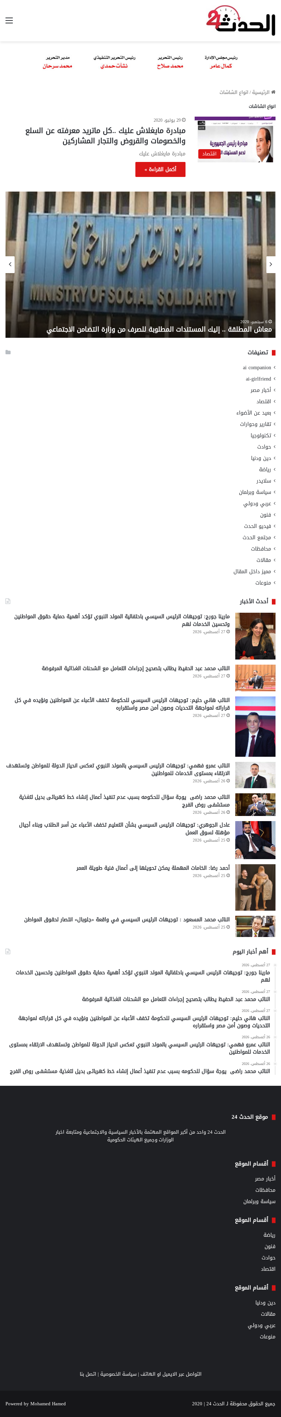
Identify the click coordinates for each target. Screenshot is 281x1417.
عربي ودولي (257, 503)
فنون (265, 515)
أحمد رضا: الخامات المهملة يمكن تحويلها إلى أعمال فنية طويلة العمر (153, 868)
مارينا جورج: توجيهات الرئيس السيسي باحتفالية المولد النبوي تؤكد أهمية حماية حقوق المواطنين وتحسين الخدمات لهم (122, 620)
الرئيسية (261, 92)
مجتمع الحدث (257, 537)
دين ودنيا (261, 458)
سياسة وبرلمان (255, 492)
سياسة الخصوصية (118, 1374)
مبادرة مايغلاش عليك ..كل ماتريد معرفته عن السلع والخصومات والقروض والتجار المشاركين (105, 136)
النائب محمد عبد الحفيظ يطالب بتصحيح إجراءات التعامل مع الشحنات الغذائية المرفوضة (136, 668)
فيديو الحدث (257, 526)
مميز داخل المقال (252, 571)
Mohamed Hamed (48, 1403)
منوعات (263, 583)
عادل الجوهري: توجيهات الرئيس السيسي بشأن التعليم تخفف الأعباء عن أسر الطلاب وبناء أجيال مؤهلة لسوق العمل (124, 829)
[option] (140, 265)
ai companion (257, 367)
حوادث (264, 447)
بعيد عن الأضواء (253, 413)
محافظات (261, 549)
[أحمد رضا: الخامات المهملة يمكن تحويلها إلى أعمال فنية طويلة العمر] (255, 887)
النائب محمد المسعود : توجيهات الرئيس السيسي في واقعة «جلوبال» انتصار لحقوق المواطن (127, 920)
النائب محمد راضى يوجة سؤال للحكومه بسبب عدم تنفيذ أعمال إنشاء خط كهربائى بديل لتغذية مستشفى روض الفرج (124, 801)
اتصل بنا (88, 1374)
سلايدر (263, 481)
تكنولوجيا (261, 435)
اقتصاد (263, 401)
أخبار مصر (261, 390)
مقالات (263, 560)
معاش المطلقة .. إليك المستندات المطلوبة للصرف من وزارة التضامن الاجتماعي (159, 329)
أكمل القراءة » (160, 169)
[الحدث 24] (241, 20)
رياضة (265, 469)
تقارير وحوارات (255, 424)
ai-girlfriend (258, 379)
